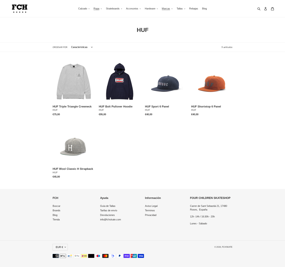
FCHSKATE (227, 247)
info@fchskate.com (110, 219)
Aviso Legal (151, 206)
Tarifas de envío (108, 210)
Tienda (56, 219)
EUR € (59, 247)
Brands (56, 210)
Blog (55, 215)
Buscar (56, 206)
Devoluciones (107, 215)
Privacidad (150, 215)
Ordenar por (60, 47)
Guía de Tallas (107, 206)
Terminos (150, 210)
